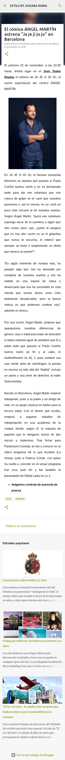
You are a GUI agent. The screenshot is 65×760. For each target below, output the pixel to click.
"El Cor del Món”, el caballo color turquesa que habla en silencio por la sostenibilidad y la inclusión (30, 712)
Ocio (8, 499)
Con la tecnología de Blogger (35, 755)
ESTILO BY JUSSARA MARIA (28, 5)
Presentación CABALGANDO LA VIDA (25, 580)
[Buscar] (60, 5)
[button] (6, 54)
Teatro (20, 499)
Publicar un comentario (21, 526)
